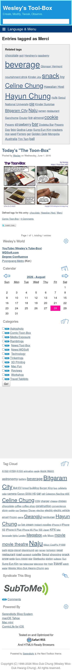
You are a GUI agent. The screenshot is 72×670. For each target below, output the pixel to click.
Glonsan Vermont (51, 66)
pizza (10, 550)
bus (55, 488)
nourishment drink (16, 77)
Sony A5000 (21, 558)
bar (35, 124)
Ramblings (17, 341)
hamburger (48, 517)
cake (4, 493)
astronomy (10, 478)
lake (58, 529)
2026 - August (36, 277)
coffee (18, 506)
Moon (51, 535)
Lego (29, 130)
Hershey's (30, 55)
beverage (22, 64)
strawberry (23, 124)
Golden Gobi (39, 134)
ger (29, 134)
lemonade (7, 535)
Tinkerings (16, 358)
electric (49, 510)
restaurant (53, 111)
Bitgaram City (16, 110)
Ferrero (21, 134)
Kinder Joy (34, 77)
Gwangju (33, 516)
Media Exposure (20, 337)
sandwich (26, 554)
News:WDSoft (20, 349)
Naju (33, 110)
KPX (53, 529)
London (22, 535)
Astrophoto (17, 329)
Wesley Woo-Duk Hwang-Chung (26, 568)
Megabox (34, 534)
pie (31, 103)
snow (5, 558)
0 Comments (27, 218)
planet (17, 550)
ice (30, 117)
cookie (51, 117)
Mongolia (54, 134)
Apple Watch (47, 471)
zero (47, 568)
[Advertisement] (36, 422)
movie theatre (15, 544)
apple (36, 471)
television (38, 563)
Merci (59, 212)
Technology (18, 354)
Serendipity (28, 653)
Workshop (17, 375)
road (19, 554)
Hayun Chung (28, 95)
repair (59, 550)
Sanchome (12, 118)
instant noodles (42, 524)
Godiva (21, 130)
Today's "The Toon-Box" (26, 150)
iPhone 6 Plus (13, 529)
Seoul (45, 554)
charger (45, 501)
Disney (32, 510)
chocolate (12, 55)
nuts (54, 97)
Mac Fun (16, 366)
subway (58, 558)
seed (13, 134)
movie (60, 535)
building (34, 488)
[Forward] (65, 276)
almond (38, 117)
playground (28, 550)
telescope (28, 563)
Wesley (17, 155)
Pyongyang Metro (13, 261)
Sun (64, 558)
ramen (42, 111)
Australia (11, 138)
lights (15, 535)
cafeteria (62, 488)
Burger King (46, 488)
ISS (40, 529)
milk (45, 535)
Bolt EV (17, 488)
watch (66, 563)
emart (5, 517)
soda (12, 558)
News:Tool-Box (20, 345)
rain (36, 550)
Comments (14, 599)
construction (43, 506)
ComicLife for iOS (13, 626)
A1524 (12, 471)
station (49, 558)
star (30, 558)
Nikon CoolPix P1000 (54, 544)
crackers (57, 130)
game (20, 517)
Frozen (13, 517)
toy (62, 76)
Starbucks (39, 558)
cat (43, 493)
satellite (36, 554)
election (40, 510)
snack (50, 75)
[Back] (7, 276)
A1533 (19, 471)
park (4, 550)
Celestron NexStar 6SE (58, 493)
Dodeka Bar (46, 125)
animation (28, 471)
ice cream (27, 524)
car (39, 493)
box (13, 129)
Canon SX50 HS (26, 493)
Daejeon (24, 510)
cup (17, 510)
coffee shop (28, 506)
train (50, 563)
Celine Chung (24, 85)
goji (21, 55)
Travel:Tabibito (19, 379)
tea (21, 563)
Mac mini (7, 622)
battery (22, 479)
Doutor (23, 118)
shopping (55, 554)
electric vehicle (61, 510)
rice (7, 134)
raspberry (43, 55)
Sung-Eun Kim (42, 130)
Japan (46, 529)
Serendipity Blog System (17, 614)
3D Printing (18, 362)
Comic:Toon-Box (10, 218)
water (5, 568)
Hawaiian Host (54, 86)
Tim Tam (23, 139)
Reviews (16, 370)
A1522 (5, 471)
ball (32, 138)
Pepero (9, 125)
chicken (62, 501)
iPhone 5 (56, 524)
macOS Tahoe (11, 618)
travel (58, 563)
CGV (37, 501)
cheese (53, 501)
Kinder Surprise (45, 104)
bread (25, 488)
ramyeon (51, 550)
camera (12, 493)
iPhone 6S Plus (30, 529)
